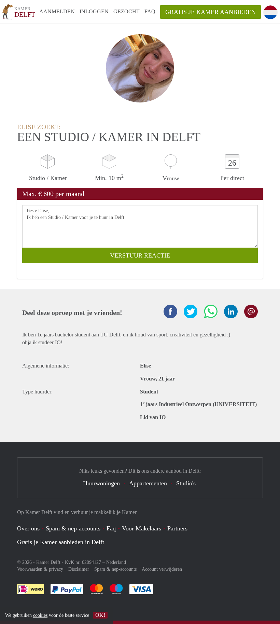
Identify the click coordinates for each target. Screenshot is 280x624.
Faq (111, 528)
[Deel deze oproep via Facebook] (170, 311)
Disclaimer (78, 569)
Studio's (186, 483)
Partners (177, 528)
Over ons (28, 528)
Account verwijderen (162, 569)
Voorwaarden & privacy (40, 569)
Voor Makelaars (141, 528)
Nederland (116, 562)
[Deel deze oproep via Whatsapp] (211, 311)
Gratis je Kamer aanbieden (210, 12)
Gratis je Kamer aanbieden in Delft (60, 542)
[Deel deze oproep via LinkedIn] (231, 311)
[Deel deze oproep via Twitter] (190, 311)
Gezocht (126, 11)
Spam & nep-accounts (73, 528)
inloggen (94, 11)
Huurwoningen (101, 483)
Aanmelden (57, 11)
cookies (40, 615)
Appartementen (148, 483)
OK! (100, 615)
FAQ (149, 11)
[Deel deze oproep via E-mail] (251, 311)
